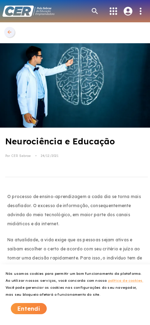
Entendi (28, 308)
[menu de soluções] (113, 11)
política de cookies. (125, 280)
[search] (95, 11)
